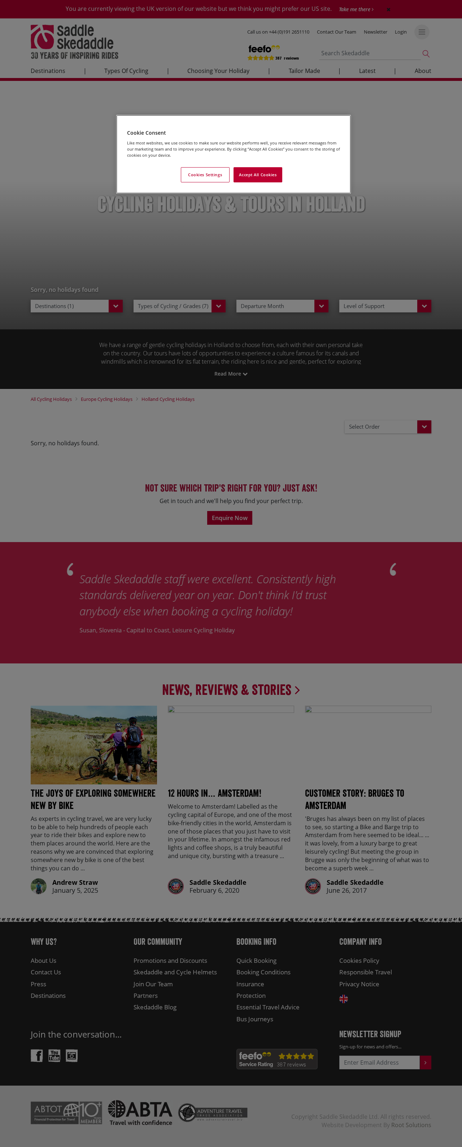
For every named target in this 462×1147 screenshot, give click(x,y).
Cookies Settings (205, 174)
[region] (233, 154)
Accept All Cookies (257, 174)
